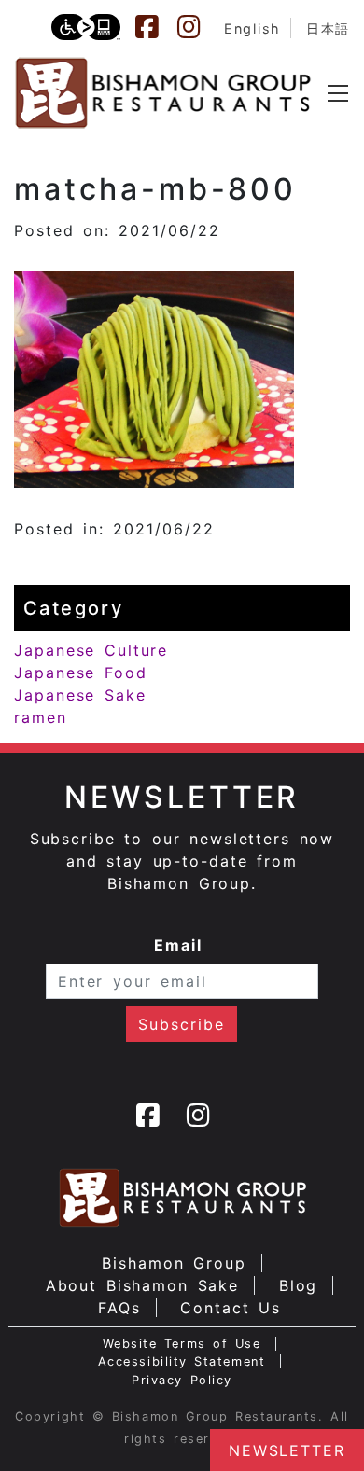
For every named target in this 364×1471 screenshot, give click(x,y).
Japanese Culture (91, 650)
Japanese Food (80, 672)
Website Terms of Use (182, 1344)
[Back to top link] (23, 1424)
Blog (298, 1285)
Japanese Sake (80, 695)
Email (178, 945)
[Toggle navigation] (338, 93)
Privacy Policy (182, 1380)
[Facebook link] (155, 27)
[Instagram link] (197, 27)
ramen (40, 717)
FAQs (119, 1307)
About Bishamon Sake (143, 1285)
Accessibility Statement (181, 1361)
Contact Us (230, 1307)
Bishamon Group (173, 1263)
